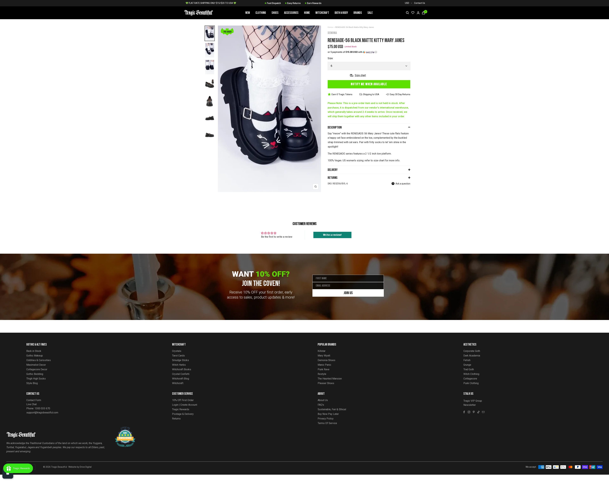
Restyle (322, 374)
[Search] (407, 12)
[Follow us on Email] (483, 412)
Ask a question (403, 183)
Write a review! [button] (332, 234)
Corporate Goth (471, 351)
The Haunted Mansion (330, 378)
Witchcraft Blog (180, 378)
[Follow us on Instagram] (469, 412)
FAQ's (321, 404)
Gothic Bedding (34, 374)
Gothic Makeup (34, 355)
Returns (332, 178)
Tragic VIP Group (472, 400)
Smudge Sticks (180, 360)
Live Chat (31, 404)
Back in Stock (33, 351)
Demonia (332, 33)
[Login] (418, 12)
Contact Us (419, 3)
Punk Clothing (471, 383)
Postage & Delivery (183, 413)
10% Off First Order (183, 400)
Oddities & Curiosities (38, 360)
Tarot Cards (178, 355)
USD (407, 3)
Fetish (466, 360)
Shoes (275, 13)
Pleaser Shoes (326, 383)
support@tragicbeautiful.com (42, 412)
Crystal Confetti (180, 374)
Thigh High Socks (36, 378)
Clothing (260, 13)
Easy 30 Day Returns (400, 94)
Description (335, 127)
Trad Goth (468, 369)
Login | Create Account (184, 404)
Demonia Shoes (326, 360)
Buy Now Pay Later (328, 413)
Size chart (360, 75)
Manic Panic (324, 364)
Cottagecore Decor (36, 369)
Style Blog (32, 383)
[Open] (7, 473)
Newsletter (469, 404)
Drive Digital (86, 467)
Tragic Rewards (180, 409)
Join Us (348, 293)
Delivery (332, 170)
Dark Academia (471, 355)
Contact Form (33, 400)
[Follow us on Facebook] (464, 412)
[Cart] (423, 12)
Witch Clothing (471, 374)
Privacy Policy (326, 418)
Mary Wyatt (324, 355)
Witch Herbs (179, 364)
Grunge (467, 364)
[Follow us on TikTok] (478, 412)
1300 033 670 (42, 408)
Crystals (176, 351)
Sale (370, 13)
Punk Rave (323, 369)
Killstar (321, 351)
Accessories (291, 13)
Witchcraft (322, 13)
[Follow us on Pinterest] (473, 412)
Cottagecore (470, 378)
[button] (369, 52)
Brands (358, 13)
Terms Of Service (327, 423)
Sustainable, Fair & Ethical (332, 409)
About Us (323, 400)
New (247, 13)
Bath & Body (341, 13)
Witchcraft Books (181, 369)
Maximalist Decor (36, 364)
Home (307, 13)
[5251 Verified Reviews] (122, 428)
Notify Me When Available (369, 84)
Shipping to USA (371, 94)
